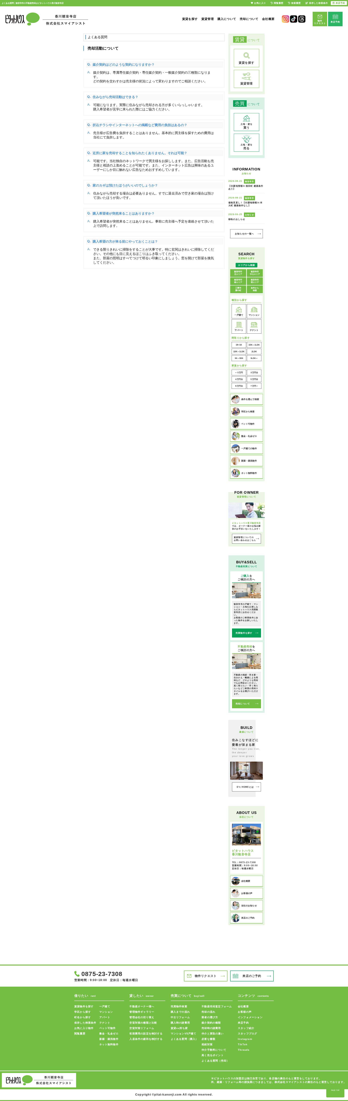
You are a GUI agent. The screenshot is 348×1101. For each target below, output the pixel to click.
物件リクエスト (206, 975)
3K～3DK (239, 358)
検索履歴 (296, 3)
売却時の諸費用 (211, 1028)
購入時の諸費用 (180, 1022)
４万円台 (239, 379)
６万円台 (239, 386)
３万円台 (254, 372)
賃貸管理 (207, 18)
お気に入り (260, 3)
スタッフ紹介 (246, 1028)
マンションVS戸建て (183, 1033)
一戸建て (104, 1006)
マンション (106, 1011)
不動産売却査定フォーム (217, 1006)
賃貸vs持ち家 (179, 1028)
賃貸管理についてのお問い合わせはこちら (245, 538)
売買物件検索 (179, 1006)
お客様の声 (245, 1011)
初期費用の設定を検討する (145, 1033)
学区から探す (82, 1011)
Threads (243, 1049)
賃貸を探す (190, 18)
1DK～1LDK (254, 345)
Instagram (245, 1039)
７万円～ (254, 386)
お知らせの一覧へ (244, 233)
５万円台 (254, 379)
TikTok (242, 1044)
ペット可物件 (107, 1028)
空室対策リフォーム (141, 1028)
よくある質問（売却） (215, 1060)
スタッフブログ (247, 1033)
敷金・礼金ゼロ (109, 1033)
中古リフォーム (180, 1017)
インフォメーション (250, 1017)
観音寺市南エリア (238, 281)
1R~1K (239, 345)
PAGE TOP (335, 1090)
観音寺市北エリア (238, 272)
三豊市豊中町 (238, 289)
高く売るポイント (213, 1055)
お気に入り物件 (84, 1028)
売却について (249, 18)
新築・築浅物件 (109, 1039)
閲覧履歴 (79, 1033)
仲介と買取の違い (213, 1033)
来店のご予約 (252, 975)
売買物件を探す (244, 633)
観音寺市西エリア (255, 281)
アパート (104, 1017)
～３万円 (239, 372)
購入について (227, 18)
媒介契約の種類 (211, 1022)
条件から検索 (255, 289)
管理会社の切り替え (141, 1017)
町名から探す (82, 1017)
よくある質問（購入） (184, 1039)
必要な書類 (208, 1039)
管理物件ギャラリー (141, 1011)
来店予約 (243, 1022)
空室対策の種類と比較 (143, 1022)
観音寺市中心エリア (255, 272)
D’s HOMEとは (245, 787)
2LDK (254, 351)
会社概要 (268, 18)
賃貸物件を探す (84, 1006)
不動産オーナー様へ (141, 1006)
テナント (104, 1022)
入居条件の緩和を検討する (145, 1039)
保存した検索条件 (85, 1022)
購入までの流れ (180, 1011)
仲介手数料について (214, 1049)
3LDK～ (254, 358)
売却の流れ (208, 1011)
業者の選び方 (210, 1017)
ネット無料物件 (109, 1044)
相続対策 (207, 1044)
